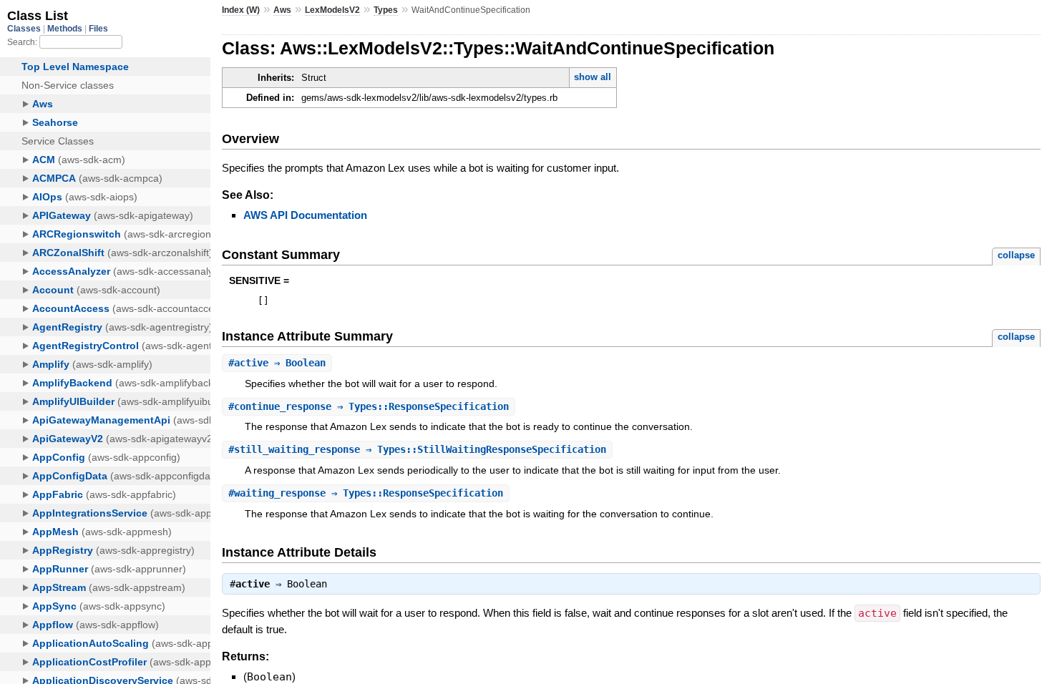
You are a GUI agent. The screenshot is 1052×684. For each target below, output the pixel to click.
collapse (1016, 255)
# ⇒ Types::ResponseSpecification (368, 406)
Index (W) (241, 10)
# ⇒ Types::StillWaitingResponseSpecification (417, 449)
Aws (282, 10)
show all (592, 77)
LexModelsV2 (332, 10)
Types (386, 10)
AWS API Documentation (305, 215)
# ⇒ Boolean (277, 362)
